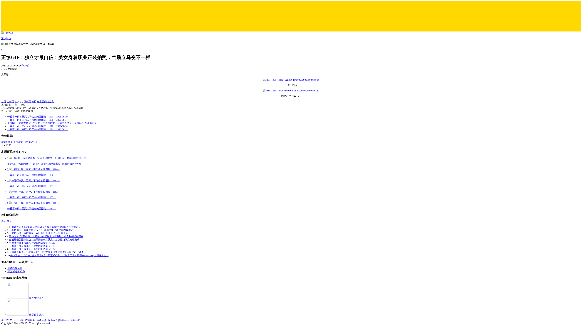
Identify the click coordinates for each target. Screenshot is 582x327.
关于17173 (6, 320)
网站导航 (75, 320)
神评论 (25, 65)
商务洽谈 (41, 320)
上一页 (10, 101)
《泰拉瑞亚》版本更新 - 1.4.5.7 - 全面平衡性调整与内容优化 (41, 230)
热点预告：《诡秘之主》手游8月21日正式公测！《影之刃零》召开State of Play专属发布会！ (59, 255)
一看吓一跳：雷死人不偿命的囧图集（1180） (33, 242)
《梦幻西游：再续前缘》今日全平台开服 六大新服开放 (38, 233)
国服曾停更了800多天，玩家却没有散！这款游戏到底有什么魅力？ (45, 227)
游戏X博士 (7, 142)
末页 (34, 101)
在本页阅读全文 (45, 101)
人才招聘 (18, 320)
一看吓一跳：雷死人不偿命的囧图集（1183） (33, 246)
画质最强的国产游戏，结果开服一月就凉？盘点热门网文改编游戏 (44, 239)
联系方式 (53, 320)
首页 (3, 101)
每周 (3, 221)
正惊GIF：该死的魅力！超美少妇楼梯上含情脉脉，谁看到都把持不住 (46, 236)
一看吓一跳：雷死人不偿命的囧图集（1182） (33, 249)
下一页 (27, 101)
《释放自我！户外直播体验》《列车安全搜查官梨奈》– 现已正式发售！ (47, 252)
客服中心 (64, 320)
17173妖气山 (30, 142)
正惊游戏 (18, 142)
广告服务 (30, 320)
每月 (9, 221)
